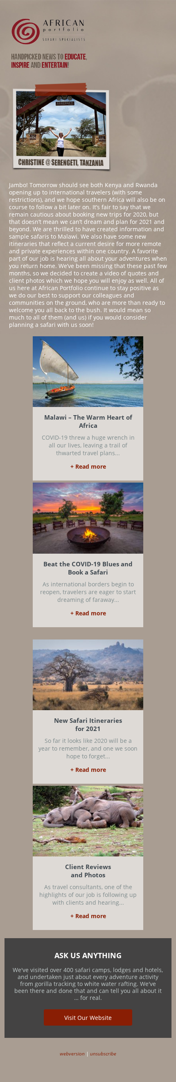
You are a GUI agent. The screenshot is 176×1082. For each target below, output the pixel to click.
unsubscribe (103, 1053)
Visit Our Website (88, 1018)
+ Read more (88, 466)
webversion (72, 1053)
